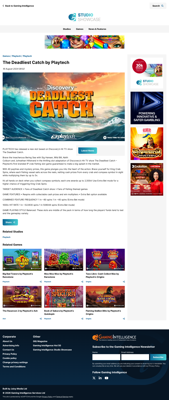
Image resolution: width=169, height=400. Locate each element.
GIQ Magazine (40, 341)
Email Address (127, 352)
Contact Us (8, 349)
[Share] (41, 278)
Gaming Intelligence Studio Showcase (52, 349)
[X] (94, 378)
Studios (67, 29)
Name (95, 352)
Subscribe (158, 357)
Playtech (16, 52)
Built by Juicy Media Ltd (15, 388)
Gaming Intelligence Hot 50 (47, 345)
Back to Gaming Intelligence (19, 5)
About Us (7, 341)
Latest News (87, 147)
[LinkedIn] (100, 378)
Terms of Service (62, 397)
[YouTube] (106, 378)
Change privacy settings (15, 362)
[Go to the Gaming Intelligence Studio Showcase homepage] (84, 17)
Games (79, 29)
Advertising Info (11, 345)
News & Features (97, 29)
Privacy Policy (10, 354)
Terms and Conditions (14, 366)
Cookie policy (10, 358)
